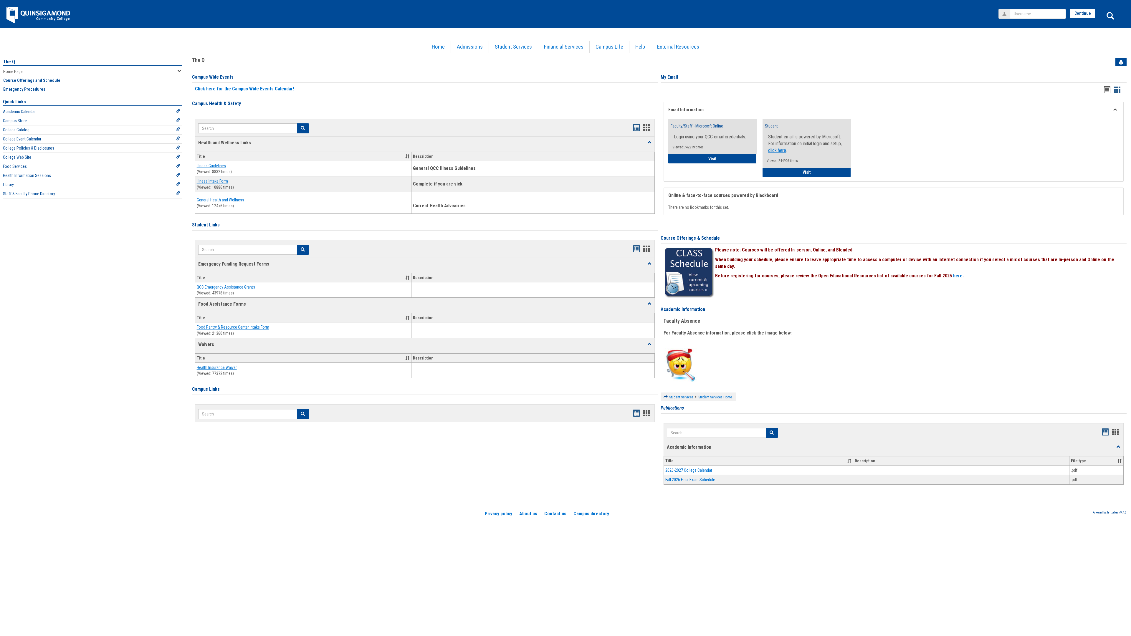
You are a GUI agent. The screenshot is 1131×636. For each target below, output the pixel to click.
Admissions (470, 46)
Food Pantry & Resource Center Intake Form (233, 327)
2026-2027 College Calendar (688, 470)
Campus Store (15, 120)
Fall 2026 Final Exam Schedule (690, 480)
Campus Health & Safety (216, 103)
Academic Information (683, 309)
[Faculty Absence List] (680, 364)
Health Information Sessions (27, 175)
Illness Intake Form (212, 181)
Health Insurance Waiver (217, 367)
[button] (649, 142)
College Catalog (16, 129)
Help (640, 46)
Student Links (206, 225)
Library (8, 184)
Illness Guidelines (211, 165)
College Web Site (17, 157)
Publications (672, 408)
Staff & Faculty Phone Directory (29, 193)
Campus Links (206, 389)
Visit (732, 158)
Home (438, 46)
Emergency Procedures (24, 89)
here (958, 276)
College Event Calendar (22, 139)
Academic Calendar (19, 111)
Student (771, 126)
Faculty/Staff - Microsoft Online (697, 126)
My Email (669, 77)
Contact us (555, 513)
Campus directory (591, 513)
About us (528, 513)
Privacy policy (498, 513)
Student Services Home (715, 397)
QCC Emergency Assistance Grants (226, 287)
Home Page (13, 71)
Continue (1082, 13)
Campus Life (609, 46)
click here (777, 150)
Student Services (513, 46)
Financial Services (563, 46)
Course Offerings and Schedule (31, 80)
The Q (9, 61)
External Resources (678, 46)
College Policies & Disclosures (28, 148)
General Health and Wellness (220, 200)
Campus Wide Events (213, 77)
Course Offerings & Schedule (690, 238)
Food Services (15, 166)
